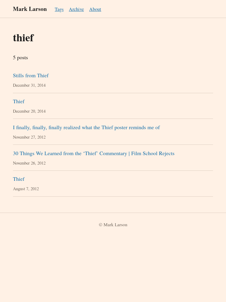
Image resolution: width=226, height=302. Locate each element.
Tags (59, 9)
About (95, 9)
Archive (76, 9)
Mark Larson (30, 8)
